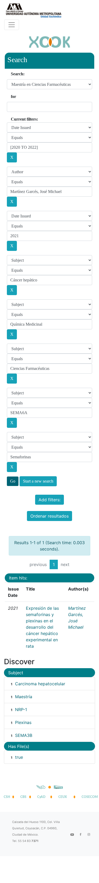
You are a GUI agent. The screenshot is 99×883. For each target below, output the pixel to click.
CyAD (41, 796)
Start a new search (38, 481)
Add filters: (49, 499)
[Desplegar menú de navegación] (11, 24)
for (13, 96)
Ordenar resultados (49, 516)
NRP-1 (21, 709)
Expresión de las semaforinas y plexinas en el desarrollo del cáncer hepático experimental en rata (42, 627)
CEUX (62, 796)
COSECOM (88, 796)
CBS (23, 796)
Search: (18, 74)
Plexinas (23, 722)
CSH (7, 796)
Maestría (23, 696)
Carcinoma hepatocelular (40, 683)
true (19, 757)
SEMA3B (23, 735)
